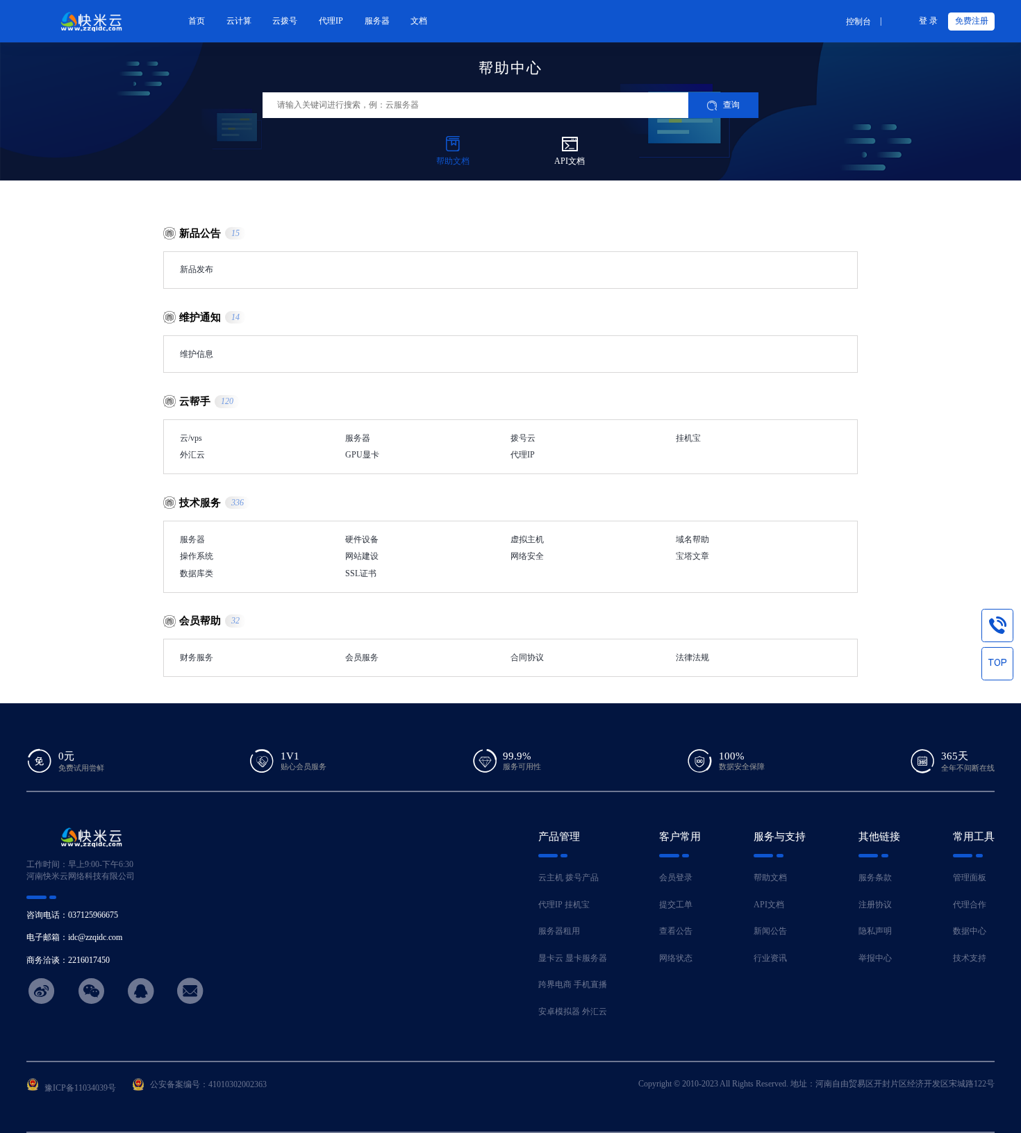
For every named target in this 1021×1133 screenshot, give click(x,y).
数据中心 (969, 931)
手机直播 (590, 984)
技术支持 (969, 958)
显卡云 (550, 958)
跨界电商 (555, 984)
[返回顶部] (997, 663)
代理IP (550, 904)
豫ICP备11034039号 (80, 1088)
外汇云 (594, 1011)
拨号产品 (582, 877)
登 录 (928, 21)
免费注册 (971, 21)
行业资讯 (770, 958)
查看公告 (675, 931)
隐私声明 (875, 931)
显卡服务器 (586, 958)
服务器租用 (559, 931)
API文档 (769, 904)
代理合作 (969, 904)
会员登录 (675, 877)
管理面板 (969, 877)
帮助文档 (770, 877)
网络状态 (675, 958)
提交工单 (675, 904)
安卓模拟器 (559, 1011)
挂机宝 (577, 904)
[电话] (997, 624)
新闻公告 (770, 931)
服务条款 (875, 877)
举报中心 (875, 958)
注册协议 (875, 904)
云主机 (550, 877)
